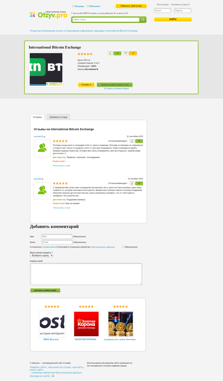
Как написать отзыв (59, 367)
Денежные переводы (93, 30)
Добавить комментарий (45, 290)
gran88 (37, 178)
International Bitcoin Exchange (122, 30)
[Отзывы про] (48, 18)
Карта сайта (36, 370)
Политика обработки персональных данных (56, 373)
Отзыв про (35, 30)
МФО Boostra (51, 339)
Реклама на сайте (40, 376)
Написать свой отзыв (131, 6)
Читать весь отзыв (61, 166)
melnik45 (38, 136)
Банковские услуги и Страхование (61, 30)
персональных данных (103, 247)
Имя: (32, 236)
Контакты (77, 367)
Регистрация (163, 4)
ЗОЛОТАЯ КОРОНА (85, 339)
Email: (32, 242)
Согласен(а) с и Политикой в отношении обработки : (72, 247)
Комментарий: (36, 261)
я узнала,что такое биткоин (119, 339)
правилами (49, 247)
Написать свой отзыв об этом (114, 84)
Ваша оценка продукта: (41, 252)
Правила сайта (38, 367)
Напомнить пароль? (180, 4)
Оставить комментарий (116, 88)
